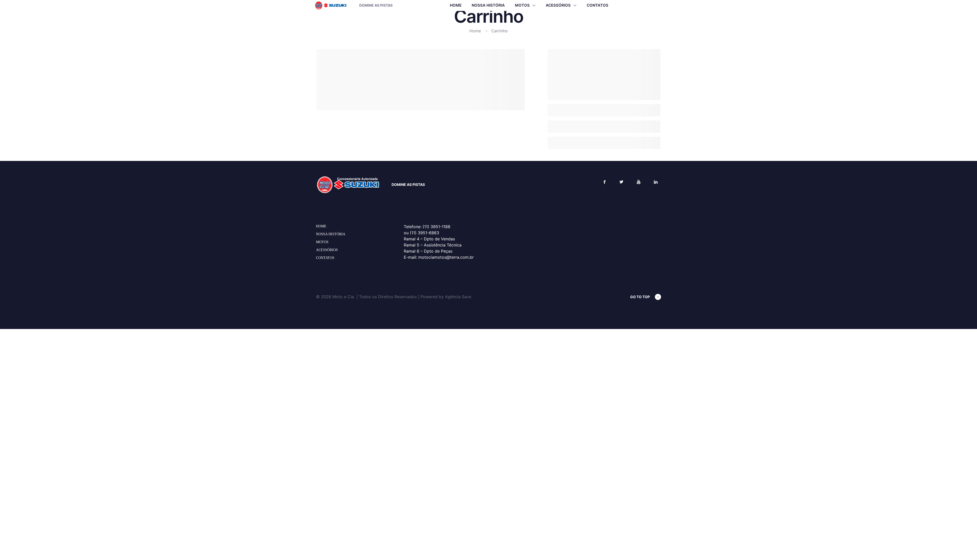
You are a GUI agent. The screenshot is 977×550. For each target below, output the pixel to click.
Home (475, 30)
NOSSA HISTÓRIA (330, 234)
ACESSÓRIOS (327, 250)
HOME (321, 226)
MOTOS (322, 242)
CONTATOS (325, 258)
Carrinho (499, 30)
